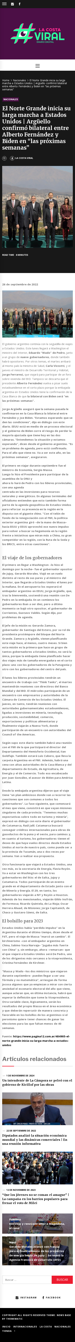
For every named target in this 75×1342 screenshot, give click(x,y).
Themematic (14, 1318)
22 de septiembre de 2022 (21, 1130)
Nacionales (10, 99)
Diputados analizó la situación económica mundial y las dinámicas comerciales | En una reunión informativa (34, 1140)
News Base (64, 1315)
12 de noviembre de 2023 (20, 1189)
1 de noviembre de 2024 (20, 1075)
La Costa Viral (24, 158)
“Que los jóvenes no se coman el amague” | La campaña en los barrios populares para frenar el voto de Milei (35, 1199)
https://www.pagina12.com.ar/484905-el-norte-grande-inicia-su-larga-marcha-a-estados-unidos (36, 1040)
